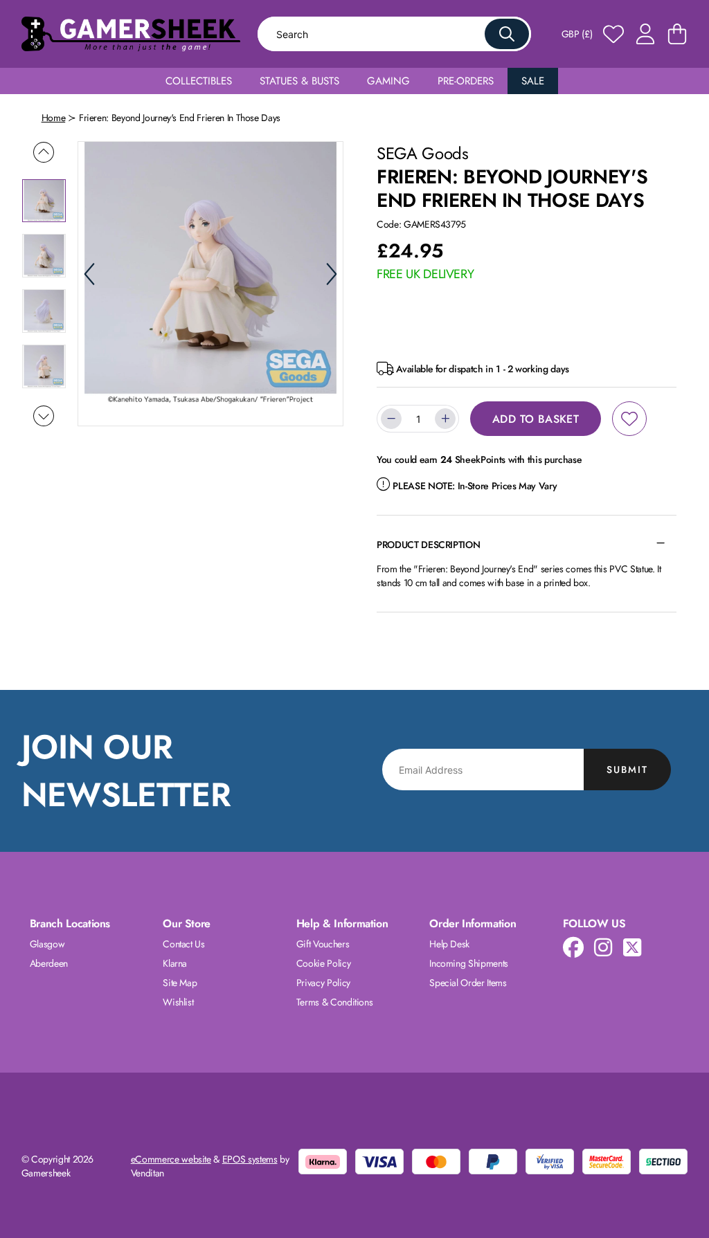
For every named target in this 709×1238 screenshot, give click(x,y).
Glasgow (47, 944)
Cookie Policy (323, 963)
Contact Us (184, 944)
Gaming (388, 81)
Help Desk (449, 944)
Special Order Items (467, 983)
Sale (532, 81)
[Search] (507, 34)
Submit (627, 769)
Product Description (428, 545)
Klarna (175, 963)
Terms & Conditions (334, 1002)
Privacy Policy (323, 983)
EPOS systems (250, 1159)
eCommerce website (171, 1159)
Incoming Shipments (468, 963)
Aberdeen (49, 963)
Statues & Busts (299, 81)
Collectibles (198, 81)
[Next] (332, 274)
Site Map (180, 983)
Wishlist (178, 1002)
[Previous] (89, 274)
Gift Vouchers (322, 944)
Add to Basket (535, 419)
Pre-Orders (466, 81)
